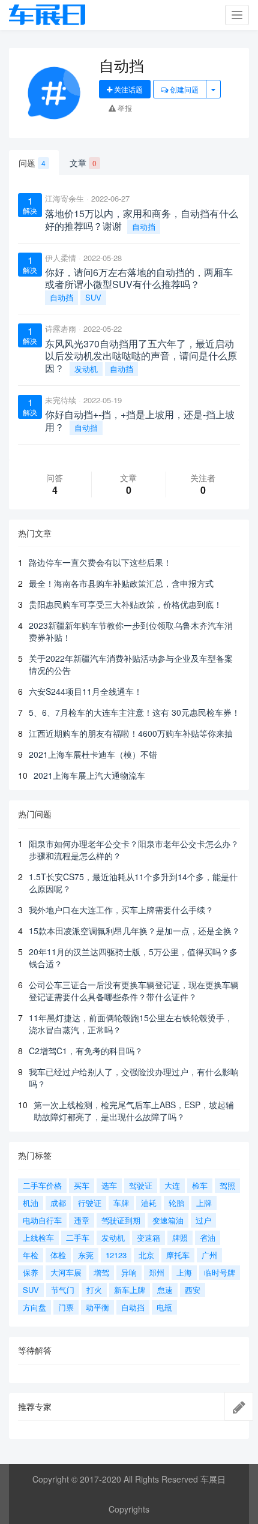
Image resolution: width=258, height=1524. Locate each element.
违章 (81, 1220)
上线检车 (38, 1237)
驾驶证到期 (120, 1220)
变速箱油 (168, 1220)
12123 (116, 1255)
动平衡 (97, 1307)
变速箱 (148, 1237)
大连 (172, 1185)
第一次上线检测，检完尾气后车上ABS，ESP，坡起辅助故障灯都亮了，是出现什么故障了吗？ (134, 1111)
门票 (66, 1307)
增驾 (101, 1272)
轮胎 (176, 1202)
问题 (32, 163)
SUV (93, 297)
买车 (81, 1185)
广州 (209, 1255)
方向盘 (34, 1307)
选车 (109, 1185)
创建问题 (183, 89)
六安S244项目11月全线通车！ (85, 691)
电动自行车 (42, 1220)
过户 (203, 1220)
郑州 (156, 1272)
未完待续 (60, 400)
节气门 (62, 1289)
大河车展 (66, 1272)
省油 (207, 1237)
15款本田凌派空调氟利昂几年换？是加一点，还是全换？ (134, 931)
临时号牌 (219, 1272)
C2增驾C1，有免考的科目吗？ (86, 1051)
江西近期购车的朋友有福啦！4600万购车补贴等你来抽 (131, 733)
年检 (30, 1255)
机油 (30, 1202)
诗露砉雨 (60, 328)
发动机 (86, 368)
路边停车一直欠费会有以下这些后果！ (100, 562)
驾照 (227, 1185)
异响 (129, 1272)
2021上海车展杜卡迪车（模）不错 (93, 754)
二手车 (77, 1237)
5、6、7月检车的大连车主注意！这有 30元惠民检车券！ (134, 712)
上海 (184, 1272)
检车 (200, 1185)
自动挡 (143, 226)
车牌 (121, 1202)
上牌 (204, 1202)
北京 (146, 1255)
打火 (94, 1289)
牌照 (180, 1237)
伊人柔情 (60, 257)
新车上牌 (129, 1289)
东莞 (86, 1255)
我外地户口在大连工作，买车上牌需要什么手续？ (121, 910)
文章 (83, 163)
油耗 (149, 1202)
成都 (58, 1202)
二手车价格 (42, 1185)
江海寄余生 (64, 198)
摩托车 (178, 1255)
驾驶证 (140, 1185)
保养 (30, 1272)
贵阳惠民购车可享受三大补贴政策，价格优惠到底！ (125, 604)
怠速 (165, 1289)
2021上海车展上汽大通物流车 (89, 775)
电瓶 (164, 1307)
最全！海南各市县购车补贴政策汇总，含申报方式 (121, 583)
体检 (58, 1255)
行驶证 (89, 1202)
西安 (192, 1289)
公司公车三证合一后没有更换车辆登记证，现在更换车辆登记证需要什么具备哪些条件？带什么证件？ (134, 991)
